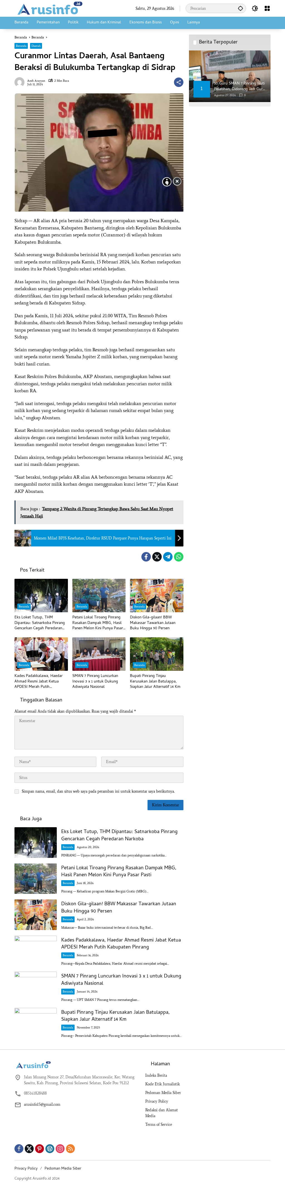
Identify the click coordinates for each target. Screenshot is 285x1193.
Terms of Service (158, 1124)
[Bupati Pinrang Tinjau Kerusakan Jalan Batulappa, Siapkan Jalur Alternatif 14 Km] (156, 654)
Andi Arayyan (36, 80)
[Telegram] (168, 557)
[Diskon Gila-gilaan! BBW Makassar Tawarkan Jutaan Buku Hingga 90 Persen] (156, 595)
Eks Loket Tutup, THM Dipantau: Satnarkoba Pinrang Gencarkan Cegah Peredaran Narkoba (39, 623)
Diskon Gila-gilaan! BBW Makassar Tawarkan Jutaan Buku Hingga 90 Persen (152, 623)
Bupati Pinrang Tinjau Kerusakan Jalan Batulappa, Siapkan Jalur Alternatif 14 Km (155, 682)
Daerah (36, 46)
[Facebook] (146, 557)
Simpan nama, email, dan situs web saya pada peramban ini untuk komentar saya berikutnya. (98, 791)
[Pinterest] (39, 1148)
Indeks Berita (156, 1075)
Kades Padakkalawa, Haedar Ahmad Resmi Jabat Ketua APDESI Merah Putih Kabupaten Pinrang (38, 682)
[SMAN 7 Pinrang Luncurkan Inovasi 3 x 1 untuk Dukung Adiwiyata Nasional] (99, 654)
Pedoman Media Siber (163, 1092)
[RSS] (70, 1148)
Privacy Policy (156, 1101)
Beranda (21, 46)
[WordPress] (49, 1148)
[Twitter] (157, 557)
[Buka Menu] (267, 8)
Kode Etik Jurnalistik (162, 1084)
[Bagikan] (178, 82)
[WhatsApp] (178, 557)
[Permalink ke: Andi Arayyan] (20, 82)
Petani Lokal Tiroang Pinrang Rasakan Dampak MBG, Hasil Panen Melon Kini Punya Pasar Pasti (97, 623)
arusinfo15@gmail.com (42, 1104)
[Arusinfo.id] (49, 8)
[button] (240, 8)
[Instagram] (60, 1148)
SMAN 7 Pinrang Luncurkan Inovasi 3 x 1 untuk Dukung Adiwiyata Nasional (95, 682)
